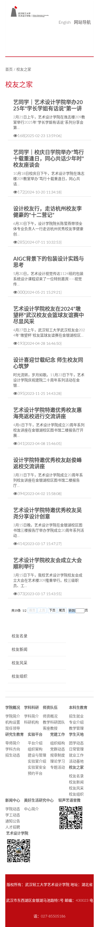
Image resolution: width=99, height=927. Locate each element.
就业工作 (76, 755)
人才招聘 (12, 827)
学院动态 (12, 809)
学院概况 (12, 708)
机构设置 (12, 722)
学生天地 (76, 734)
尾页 (62, 610)
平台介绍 (35, 743)
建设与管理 (37, 755)
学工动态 (12, 815)
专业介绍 (76, 722)
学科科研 (31, 708)
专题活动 (57, 767)
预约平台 (35, 773)
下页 (52, 610)
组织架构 (35, 749)
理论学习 (57, 761)
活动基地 (76, 761)
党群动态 (57, 749)
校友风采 (76, 788)
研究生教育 (14, 734)
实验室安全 (37, 767)
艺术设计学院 (16, 833)
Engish (65, 22)
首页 (9, 69)
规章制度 (57, 755)
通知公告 (12, 821)
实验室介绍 (37, 761)
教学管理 (76, 728)
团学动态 (76, 743)
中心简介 (31, 809)
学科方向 (12, 749)
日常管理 (76, 749)
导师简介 (12, 743)
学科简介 (31, 716)
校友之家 (23, 69)
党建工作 (57, 734)
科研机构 (31, 722)
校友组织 (76, 794)
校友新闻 (76, 782)
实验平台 (35, 734)
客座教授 (50, 728)
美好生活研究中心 (39, 800)
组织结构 (57, 743)
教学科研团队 (54, 722)
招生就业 (76, 716)
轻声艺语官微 (69, 800)
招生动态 (12, 755)
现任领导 (12, 728)
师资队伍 (50, 708)
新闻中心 (12, 800)
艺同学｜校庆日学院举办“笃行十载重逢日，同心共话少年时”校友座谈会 (48, 159)
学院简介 (12, 716)
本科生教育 (78, 708)
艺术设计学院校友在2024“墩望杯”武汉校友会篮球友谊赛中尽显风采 (48, 315)
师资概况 (50, 716)
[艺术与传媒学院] (29, 11)
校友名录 (76, 776)
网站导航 (82, 22)
